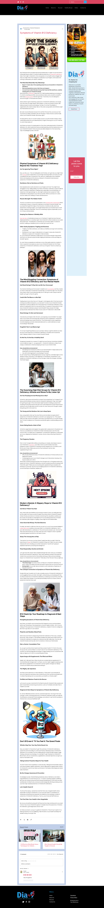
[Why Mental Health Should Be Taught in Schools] (53, 836)
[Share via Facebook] (20, 819)
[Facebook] (21, 2)
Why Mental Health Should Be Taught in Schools (53, 845)
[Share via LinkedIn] (27, 819)
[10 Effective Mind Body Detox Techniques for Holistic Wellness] (29, 836)
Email (71, 171)
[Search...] (85, 2)
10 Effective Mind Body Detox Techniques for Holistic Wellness (29, 845)
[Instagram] (23, 2)
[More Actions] (62, 872)
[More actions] (62, 29)
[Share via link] (31, 819)
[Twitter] (18, 2)
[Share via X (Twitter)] (24, 819)
